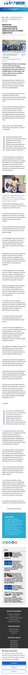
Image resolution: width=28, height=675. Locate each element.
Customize (14, 667)
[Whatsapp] (3, 542)
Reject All (14, 671)
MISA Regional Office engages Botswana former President (18, 587)
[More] (15, 542)
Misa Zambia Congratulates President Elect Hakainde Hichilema (13, 555)
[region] (14, 661)
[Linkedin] (12, 542)
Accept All (14, 663)
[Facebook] (6, 542)
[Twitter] (9, 542)
